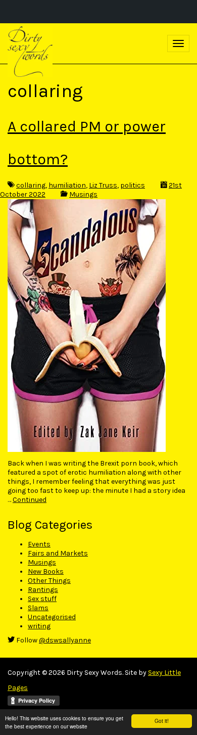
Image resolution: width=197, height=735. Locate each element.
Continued (29, 499)
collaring (30, 185)
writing (39, 626)
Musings (83, 194)
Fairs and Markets (58, 553)
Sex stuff (42, 598)
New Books (46, 571)
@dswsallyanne (65, 640)
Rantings (43, 589)
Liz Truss (103, 185)
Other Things (49, 580)
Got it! (162, 720)
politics (132, 185)
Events (39, 544)
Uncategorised (52, 617)
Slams (38, 608)
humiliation (67, 185)
